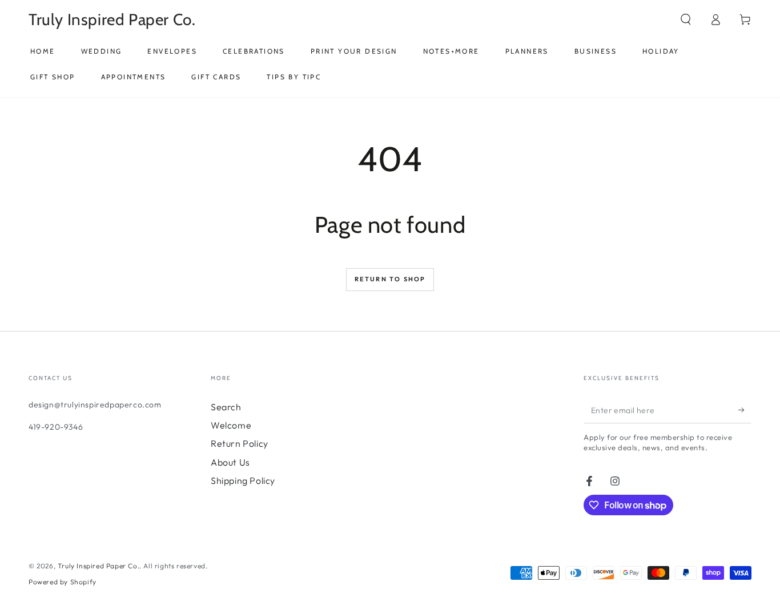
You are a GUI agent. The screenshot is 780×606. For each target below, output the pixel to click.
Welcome (231, 425)
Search (226, 407)
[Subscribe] (744, 410)
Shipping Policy (243, 480)
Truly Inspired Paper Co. (98, 565)
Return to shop (390, 279)
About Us (230, 462)
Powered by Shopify (63, 581)
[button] (686, 19)
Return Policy (239, 443)
